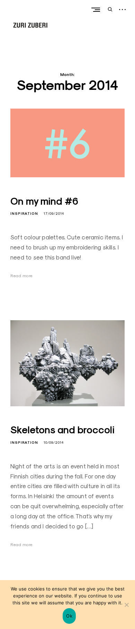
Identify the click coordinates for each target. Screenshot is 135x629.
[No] (126, 604)
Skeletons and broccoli (62, 430)
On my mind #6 (44, 201)
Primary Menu (95, 9)
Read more (21, 275)
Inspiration (24, 213)
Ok (69, 616)
